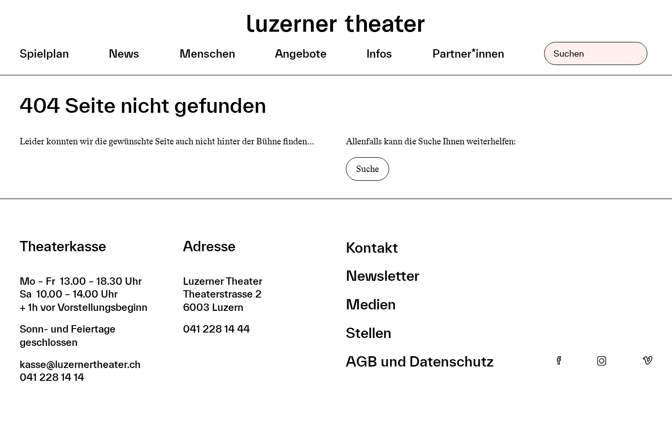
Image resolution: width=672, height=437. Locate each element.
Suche (367, 169)
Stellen (369, 333)
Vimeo (647, 361)
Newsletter (383, 276)
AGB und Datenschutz (419, 361)
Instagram (601, 361)
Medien (371, 304)
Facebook (559, 361)
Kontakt (372, 247)
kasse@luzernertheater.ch (80, 364)
